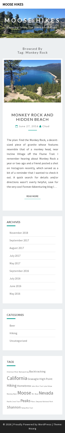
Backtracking (37, 371)
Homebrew (24, 386)
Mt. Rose (35, 394)
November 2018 (19, 232)
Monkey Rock (12, 394)
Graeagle (33, 379)
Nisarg (32, 428)
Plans (33, 401)
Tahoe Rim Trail (27, 408)
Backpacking (24, 372)
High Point (46, 379)
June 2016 (15, 286)
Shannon (14, 407)
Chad (46, 126)
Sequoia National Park (44, 401)
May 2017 (15, 263)
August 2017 (17, 248)
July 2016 (15, 278)
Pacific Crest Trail (13, 401)
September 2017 (19, 240)
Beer (12, 325)
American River (12, 372)
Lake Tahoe (48, 386)
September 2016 (19, 271)
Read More (34, 196)
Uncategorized (18, 340)
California (17, 378)
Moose (24, 393)
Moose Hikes (13, 4)
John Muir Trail (37, 386)
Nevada (46, 393)
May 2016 (15, 293)
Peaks (25, 400)
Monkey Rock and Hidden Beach (32, 117)
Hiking (13, 333)
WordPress (44, 424)
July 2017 (15, 255)
